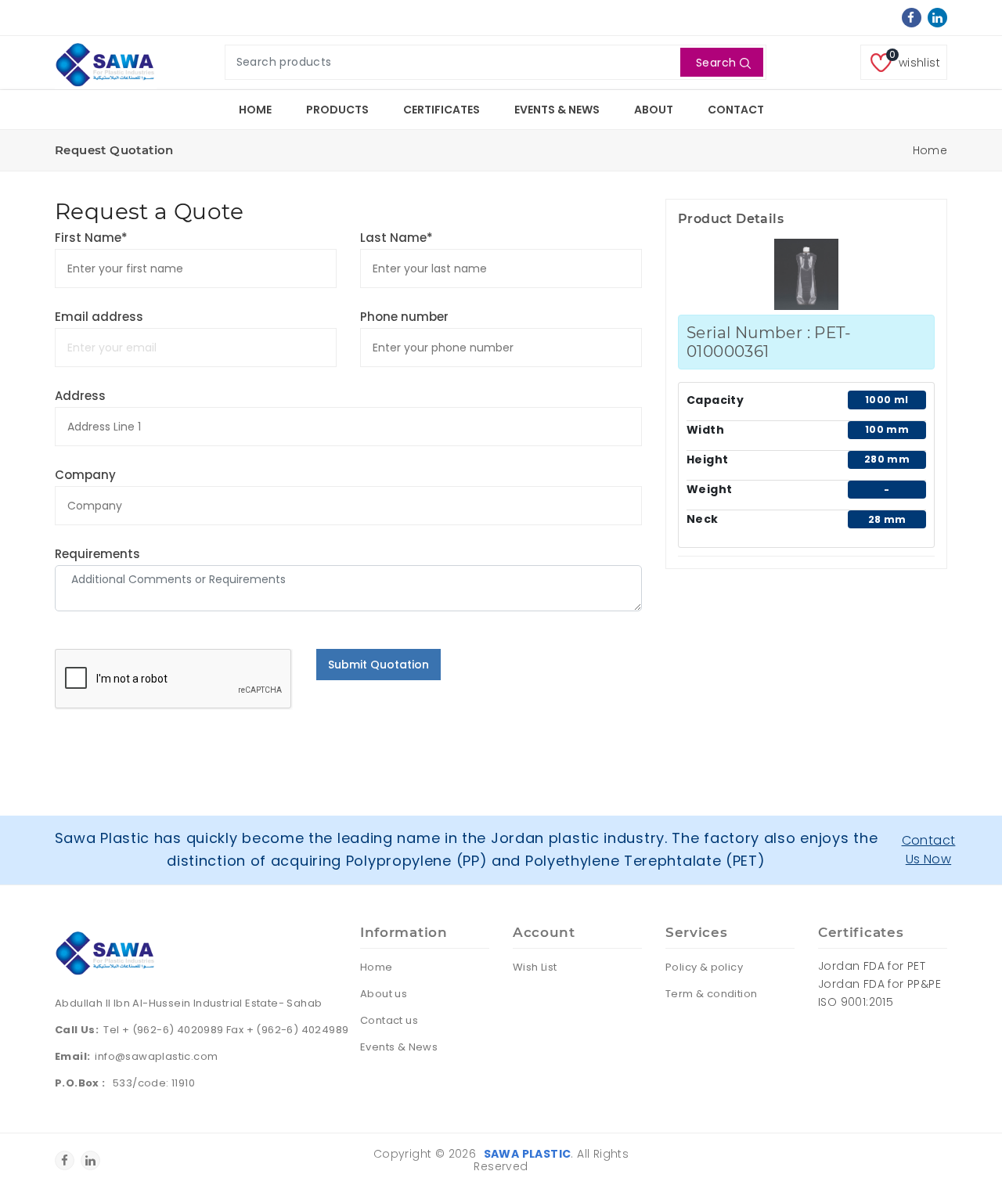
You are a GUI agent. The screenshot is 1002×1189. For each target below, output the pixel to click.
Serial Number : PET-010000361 (769, 342)
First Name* (91, 237)
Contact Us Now (929, 849)
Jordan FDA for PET (871, 966)
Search (716, 62)
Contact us (389, 1020)
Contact (736, 109)
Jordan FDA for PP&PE (879, 984)
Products (337, 109)
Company (85, 475)
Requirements (97, 554)
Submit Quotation (378, 664)
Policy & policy (704, 967)
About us (383, 993)
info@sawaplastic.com (156, 1056)
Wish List (535, 967)
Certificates (441, 109)
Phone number (404, 316)
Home (255, 109)
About (653, 109)
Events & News (557, 109)
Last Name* (396, 237)
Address (80, 396)
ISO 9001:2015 (855, 1002)
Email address (99, 316)
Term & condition (711, 993)
